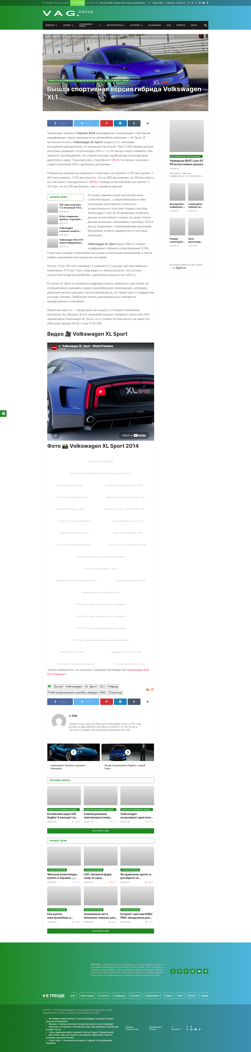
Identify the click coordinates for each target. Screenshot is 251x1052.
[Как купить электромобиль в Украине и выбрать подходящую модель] (64, 895)
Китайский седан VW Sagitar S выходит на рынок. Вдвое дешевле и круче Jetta (64, 815)
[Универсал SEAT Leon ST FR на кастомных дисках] (187, 136)
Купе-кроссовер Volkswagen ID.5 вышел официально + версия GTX (195, 240)
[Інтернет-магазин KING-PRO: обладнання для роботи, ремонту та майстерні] (137, 895)
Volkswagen (74, 686)
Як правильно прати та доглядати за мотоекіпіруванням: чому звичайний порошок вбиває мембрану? (135, 876)
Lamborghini (129, 995)
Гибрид (113, 686)
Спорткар (115, 692)
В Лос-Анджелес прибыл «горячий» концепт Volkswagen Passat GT (71, 218)
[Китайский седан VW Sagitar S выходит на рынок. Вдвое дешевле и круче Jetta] (64, 795)
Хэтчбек (112, 995)
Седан (145, 995)
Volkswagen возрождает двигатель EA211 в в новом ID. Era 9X (136, 815)
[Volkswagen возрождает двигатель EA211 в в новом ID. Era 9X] (137, 795)
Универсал (184, 995)
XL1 (102, 686)
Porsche (80, 995)
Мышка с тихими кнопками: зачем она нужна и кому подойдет (81, 1024)
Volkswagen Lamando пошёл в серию (69, 230)
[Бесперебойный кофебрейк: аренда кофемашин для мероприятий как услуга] (177, 192)
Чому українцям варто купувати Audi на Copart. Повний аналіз (81, 1032)
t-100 (73, 716)
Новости (56, 36)
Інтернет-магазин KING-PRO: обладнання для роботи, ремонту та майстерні (136, 916)
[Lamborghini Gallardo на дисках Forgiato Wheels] (196, 192)
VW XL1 (116, 160)
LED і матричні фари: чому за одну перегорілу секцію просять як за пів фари (99, 876)
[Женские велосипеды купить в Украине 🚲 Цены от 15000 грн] (64, 856)
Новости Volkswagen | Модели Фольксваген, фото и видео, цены (93, 36)
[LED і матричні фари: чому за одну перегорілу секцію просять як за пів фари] (101, 856)
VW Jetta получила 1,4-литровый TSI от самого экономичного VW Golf (71, 206)
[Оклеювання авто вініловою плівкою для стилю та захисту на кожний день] (101, 895)
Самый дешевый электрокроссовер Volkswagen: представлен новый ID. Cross (99, 815)
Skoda (168, 995)
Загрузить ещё (100, 831)
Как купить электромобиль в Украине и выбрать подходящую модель (62, 916)
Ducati (58, 686)
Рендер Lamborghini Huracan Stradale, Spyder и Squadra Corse (177, 240)
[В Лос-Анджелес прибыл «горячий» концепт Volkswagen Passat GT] (52, 219)
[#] (189, 3)
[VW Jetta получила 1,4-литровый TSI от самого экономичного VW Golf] (52, 208)
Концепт (200, 995)
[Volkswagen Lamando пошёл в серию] (52, 231)
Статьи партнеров (57, 870)
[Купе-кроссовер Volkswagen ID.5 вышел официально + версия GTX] (196, 226)
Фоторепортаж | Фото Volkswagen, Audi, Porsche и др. (187, 156)
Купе (157, 995)
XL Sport (91, 686)
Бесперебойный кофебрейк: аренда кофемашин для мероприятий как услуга (177, 206)
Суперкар (96, 995)
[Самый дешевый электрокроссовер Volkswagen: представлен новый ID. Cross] (101, 795)
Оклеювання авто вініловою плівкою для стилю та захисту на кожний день (99, 916)
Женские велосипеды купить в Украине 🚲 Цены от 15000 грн (62, 876)
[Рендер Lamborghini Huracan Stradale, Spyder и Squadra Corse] (177, 226)
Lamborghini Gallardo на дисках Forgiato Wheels (195, 206)
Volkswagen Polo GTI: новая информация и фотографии (71, 241)
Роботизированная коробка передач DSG (76, 692)
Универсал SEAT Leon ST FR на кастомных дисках (187, 162)
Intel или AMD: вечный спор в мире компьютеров (117, 3)
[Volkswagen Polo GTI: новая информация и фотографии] (52, 243)
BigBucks (181, 267)
